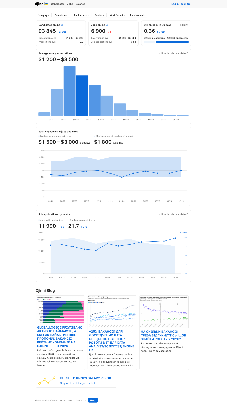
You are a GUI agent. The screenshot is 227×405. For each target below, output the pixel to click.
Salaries (80, 3)
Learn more (81, 400)
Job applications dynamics (54, 214)
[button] (184, 24)
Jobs (70, 3)
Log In (175, 3)
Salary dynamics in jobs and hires (58, 131)
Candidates (58, 3)
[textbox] (42, 15)
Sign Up (186, 3)
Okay (93, 400)
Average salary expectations (55, 53)
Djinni (41, 4)
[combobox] (42, 15)
